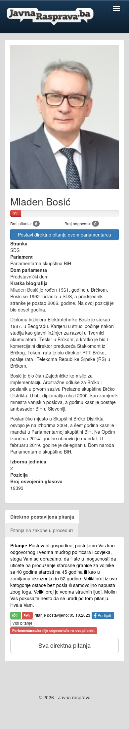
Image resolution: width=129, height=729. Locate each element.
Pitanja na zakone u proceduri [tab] (41, 530)
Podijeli (104, 615)
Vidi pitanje (22, 623)
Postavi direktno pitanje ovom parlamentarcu (64, 234)
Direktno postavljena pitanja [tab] (42, 516)
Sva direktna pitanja (64, 645)
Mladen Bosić (24, 289)
